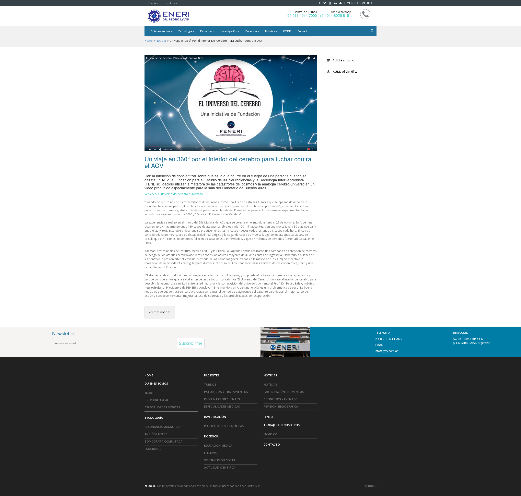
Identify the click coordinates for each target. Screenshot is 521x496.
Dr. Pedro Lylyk (156, 400)
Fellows (210, 453)
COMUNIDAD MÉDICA (357, 3)
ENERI (148, 393)
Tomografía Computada (163, 441)
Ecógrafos (152, 449)
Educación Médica (218, 445)
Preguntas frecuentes (222, 399)
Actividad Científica (345, 71)
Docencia (251, 31)
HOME (148, 375)
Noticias (270, 31)
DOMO (372, 486)
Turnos (210, 384)
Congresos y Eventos (280, 399)
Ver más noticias (160, 312)
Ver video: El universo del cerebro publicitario (173, 194)
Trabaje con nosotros (162, 3)
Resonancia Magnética (162, 427)
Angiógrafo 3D (155, 434)
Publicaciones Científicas (224, 426)
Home (148, 41)
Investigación (229, 31)
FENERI (287, 31)
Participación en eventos (284, 392)
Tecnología (185, 31)
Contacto (303, 31)
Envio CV (270, 434)
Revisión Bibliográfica (281, 406)
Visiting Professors (219, 460)
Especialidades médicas (162, 407)
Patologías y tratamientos (226, 392)
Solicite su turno (343, 60)
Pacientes (206, 31)
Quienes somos (161, 31)
